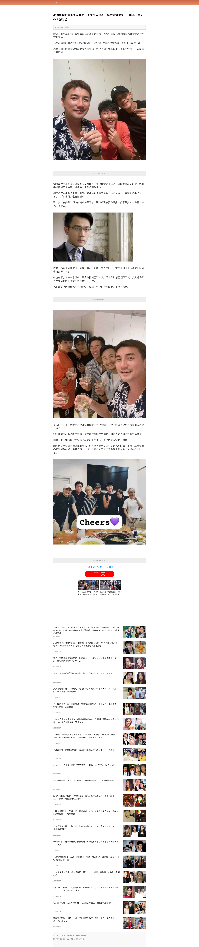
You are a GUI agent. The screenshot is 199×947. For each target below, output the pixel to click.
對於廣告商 (80, 939)
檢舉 (67, 27)
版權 (75, 939)
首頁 (55, 2)
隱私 (72, 939)
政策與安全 (63, 939)
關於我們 (56, 939)
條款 (68, 939)
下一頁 (99, 574)
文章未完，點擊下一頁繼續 (99, 567)
